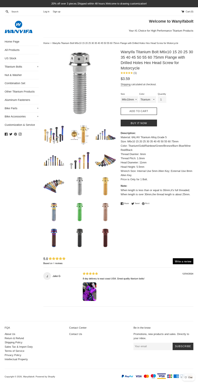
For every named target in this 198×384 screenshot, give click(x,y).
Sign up (56, 11)
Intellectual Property (16, 359)
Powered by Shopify (45, 376)
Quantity (162, 94)
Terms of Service (14, 350)
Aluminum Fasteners (17, 99)
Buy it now (139, 123)
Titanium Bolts (22, 66)
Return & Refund (14, 338)
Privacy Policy (13, 355)
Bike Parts (22, 108)
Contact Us (75, 334)
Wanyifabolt (28, 376)
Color (141, 94)
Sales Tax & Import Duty (19, 346)
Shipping (126, 84)
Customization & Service (20, 124)
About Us (10, 334)
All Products (12, 50)
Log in (46, 11)
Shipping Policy (13, 342)
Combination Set (15, 83)
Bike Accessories (22, 116)
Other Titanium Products (20, 91)
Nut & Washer (13, 75)
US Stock (10, 58)
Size (123, 94)
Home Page (12, 41)
